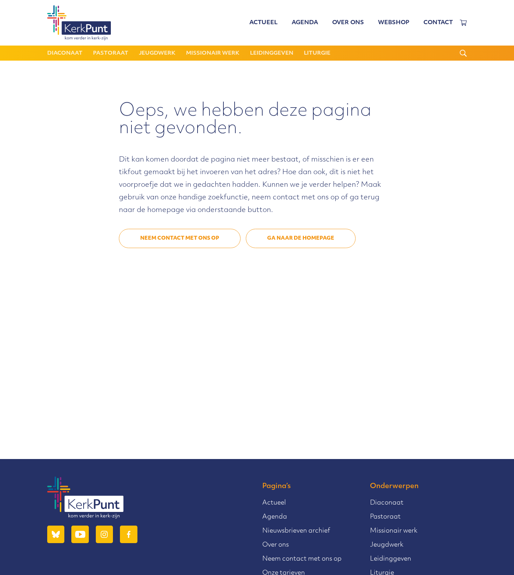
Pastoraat (110, 53)
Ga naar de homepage (300, 238)
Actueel (263, 23)
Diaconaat (65, 53)
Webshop (393, 23)
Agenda (305, 23)
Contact (438, 23)
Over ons (348, 23)
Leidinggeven (271, 53)
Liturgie (317, 53)
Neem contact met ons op (179, 238)
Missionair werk (213, 53)
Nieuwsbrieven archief (296, 531)
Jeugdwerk (157, 53)
